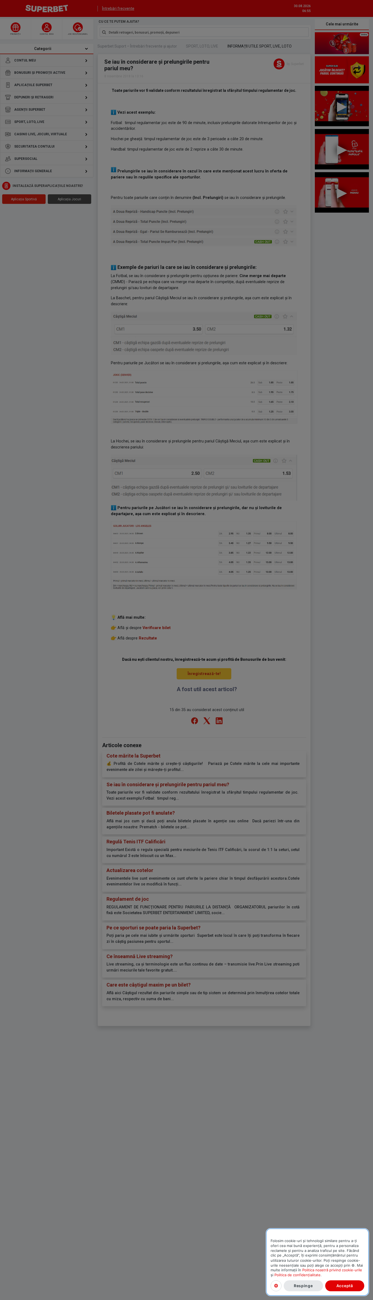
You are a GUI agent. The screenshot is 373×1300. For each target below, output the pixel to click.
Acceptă (344, 1285)
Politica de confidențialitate (297, 1275)
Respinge (303, 1285)
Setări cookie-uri (276, 1285)
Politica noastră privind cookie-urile (332, 1270)
